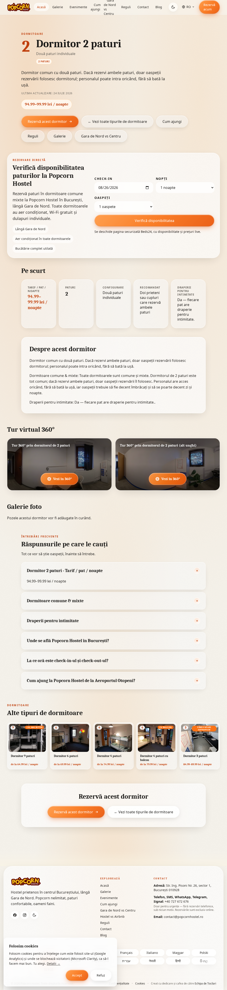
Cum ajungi (96, 7)
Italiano (152, 953)
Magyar (178, 953)
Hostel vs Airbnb (112, 916)
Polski (204, 953)
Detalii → (53, 963)
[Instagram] (25, 915)
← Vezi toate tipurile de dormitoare (117, 121)
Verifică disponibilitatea (154, 220)
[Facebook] (15, 915)
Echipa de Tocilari (205, 983)
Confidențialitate (119, 983)
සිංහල (204, 961)
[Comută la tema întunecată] (173, 7)
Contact (143, 7)
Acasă (41, 7)
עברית (126, 961)
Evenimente (78, 7)
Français (126, 953)
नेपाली (152, 961)
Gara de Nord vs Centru (101, 136)
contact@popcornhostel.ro (183, 917)
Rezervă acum (209, 7)
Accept (77, 975)
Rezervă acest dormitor (47, 121)
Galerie (57, 7)
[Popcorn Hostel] (18, 7)
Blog (158, 7)
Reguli (126, 7)
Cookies (140, 983)
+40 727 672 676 (177, 901)
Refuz (101, 975)
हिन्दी (178, 961)
